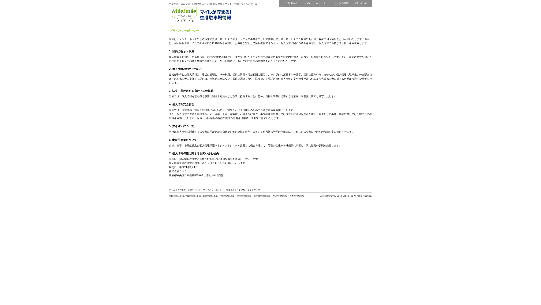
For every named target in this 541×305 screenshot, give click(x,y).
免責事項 (230, 190)
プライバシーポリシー (213, 190)
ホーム (172, 190)
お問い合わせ (360, 3)
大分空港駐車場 (280, 196)
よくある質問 (341, 3)
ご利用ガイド (293, 3)
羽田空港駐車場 (176, 196)
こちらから (218, 163)
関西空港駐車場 (210, 196)
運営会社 (182, 190)
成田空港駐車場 (193, 196)
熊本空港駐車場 (297, 196)
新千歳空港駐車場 (262, 196)
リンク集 (241, 190)
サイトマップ (253, 190)
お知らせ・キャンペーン (317, 3)
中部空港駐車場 (227, 196)
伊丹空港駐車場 (244, 196)
